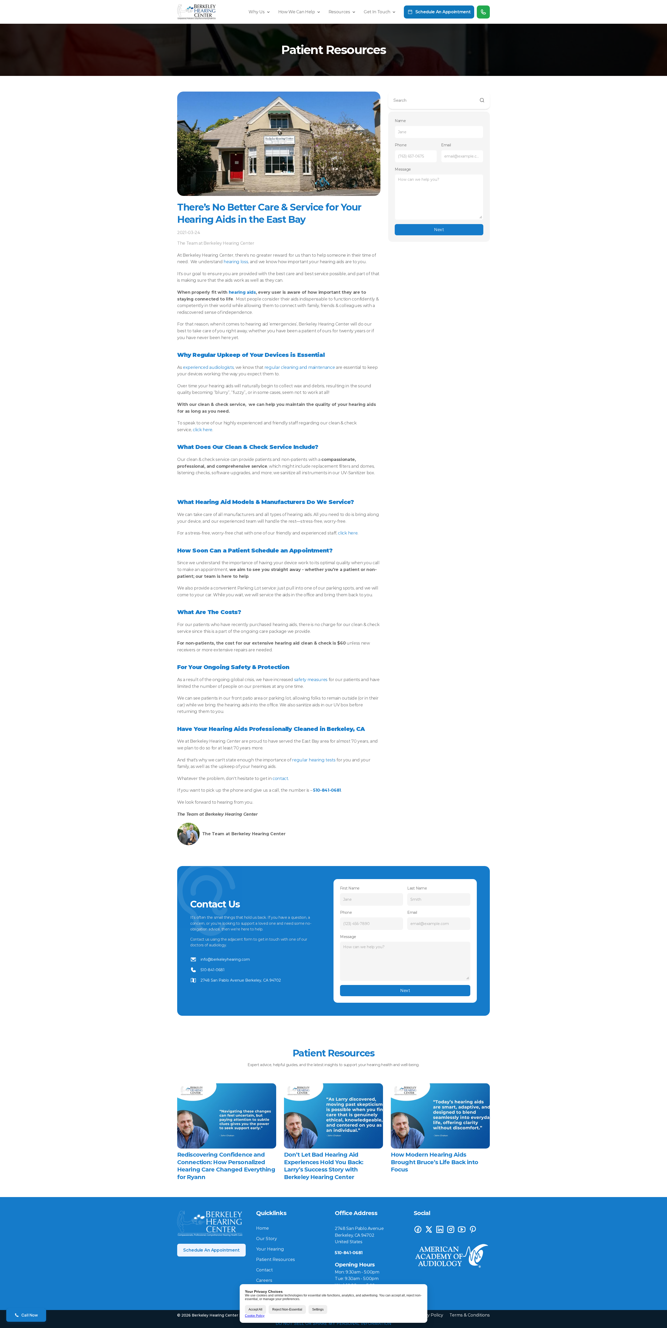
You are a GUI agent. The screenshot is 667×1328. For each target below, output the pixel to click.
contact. (281, 778)
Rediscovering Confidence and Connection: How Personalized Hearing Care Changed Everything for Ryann (226, 1166)
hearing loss (236, 261)
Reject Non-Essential (287, 1309)
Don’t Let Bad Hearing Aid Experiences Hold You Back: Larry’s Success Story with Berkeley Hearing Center (324, 1166)
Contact (264, 1269)
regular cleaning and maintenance (299, 367)
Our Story (266, 1238)
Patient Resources (275, 1259)
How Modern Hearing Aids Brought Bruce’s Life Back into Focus (435, 1162)
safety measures (311, 679)
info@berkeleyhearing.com (225, 959)
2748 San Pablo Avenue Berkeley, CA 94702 (241, 980)
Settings (318, 1309)
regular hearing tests (313, 760)
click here (202, 429)
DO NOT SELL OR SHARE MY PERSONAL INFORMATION (333, 1323)
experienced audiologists (208, 367)
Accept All (255, 1309)
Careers (264, 1280)
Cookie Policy (254, 1316)
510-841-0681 (213, 970)
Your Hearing (270, 1249)
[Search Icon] (439, 100)
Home (262, 1228)
